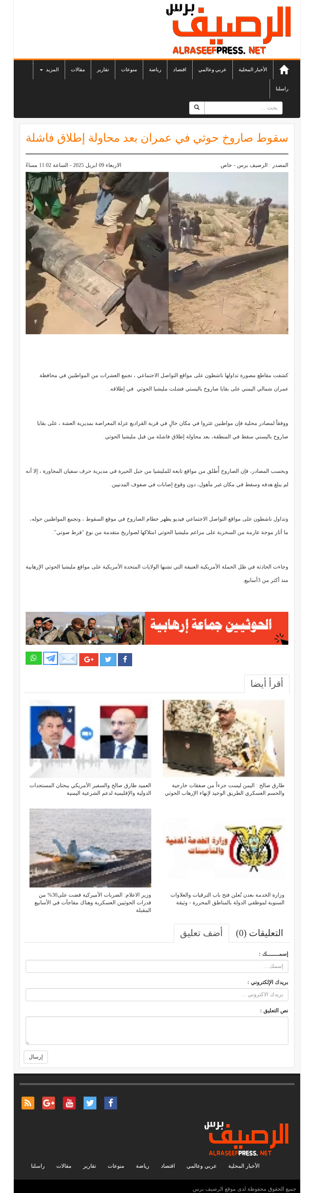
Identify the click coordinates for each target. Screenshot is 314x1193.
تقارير (103, 69)
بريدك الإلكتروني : (267, 982)
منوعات (129, 69)
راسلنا (282, 89)
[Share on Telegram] (50, 657)
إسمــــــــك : (273, 954)
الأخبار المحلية (253, 69)
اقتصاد (179, 69)
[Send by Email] (68, 659)
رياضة (155, 69)
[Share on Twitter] (108, 659)
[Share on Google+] (88, 659)
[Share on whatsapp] (34, 658)
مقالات (78, 69)
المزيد (52, 69)
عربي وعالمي (212, 69)
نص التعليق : (274, 1010)
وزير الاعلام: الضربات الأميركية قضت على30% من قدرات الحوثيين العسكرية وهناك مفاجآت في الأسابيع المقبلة (92, 902)
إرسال (36, 1057)
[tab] (266, 684)
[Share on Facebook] (125, 659)
